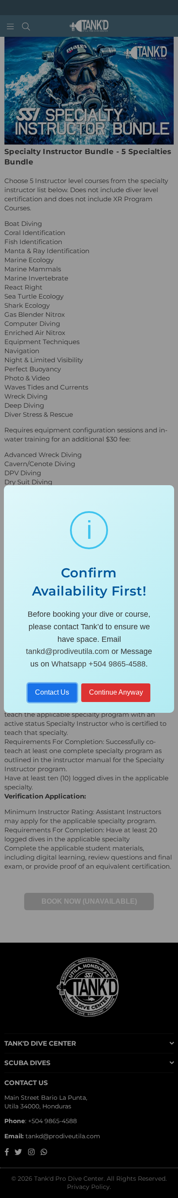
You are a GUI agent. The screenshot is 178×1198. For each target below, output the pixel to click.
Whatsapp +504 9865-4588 (98, 664)
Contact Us (52, 692)
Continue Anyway (116, 692)
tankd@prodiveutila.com (67, 651)
